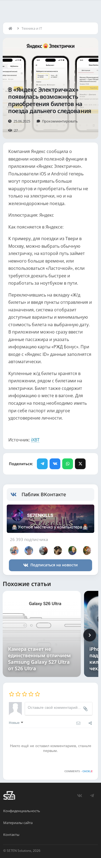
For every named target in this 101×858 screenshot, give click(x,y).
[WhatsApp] (67, 463)
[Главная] (11, 28)
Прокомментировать (60, 121)
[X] (80, 463)
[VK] (55, 463)
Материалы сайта (18, 822)
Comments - (78, 771)
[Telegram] (42, 463)
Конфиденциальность (21, 810)
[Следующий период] (89, 635)
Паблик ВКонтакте (44, 494)
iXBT (35, 440)
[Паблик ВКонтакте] (16, 494)
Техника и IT (32, 28)
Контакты (11, 834)
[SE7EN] (9, 795)
